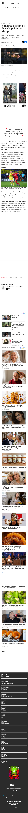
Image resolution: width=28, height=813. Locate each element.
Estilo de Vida (4, 761)
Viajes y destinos (4, 757)
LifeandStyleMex (11, 790)
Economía (3, 697)
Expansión (4, 694)
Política (3, 707)
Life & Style (4, 674)
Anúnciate (14, 806)
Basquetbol (4, 688)
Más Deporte (4, 689)
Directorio (14, 807)
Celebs (2, 750)
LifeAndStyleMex (17, 790)
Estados (3, 713)
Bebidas (3, 756)
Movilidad (3, 722)
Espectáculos (4, 737)
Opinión (3, 714)
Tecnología (3, 700)
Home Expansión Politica (6, 696)
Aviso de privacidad (14, 803)
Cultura (3, 744)
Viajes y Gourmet (4, 681)
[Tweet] (23, 42)
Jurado (2, 762)
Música (2, 680)
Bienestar (3, 760)
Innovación (3, 724)
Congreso (3, 710)
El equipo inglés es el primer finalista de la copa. (13, 188)
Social (2, 720)
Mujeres (3, 703)
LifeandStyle (4, 704)
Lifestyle (3, 690)
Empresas (3, 695)
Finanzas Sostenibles (5, 723)
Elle (2, 747)
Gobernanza (4, 721)
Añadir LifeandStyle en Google (9, 45)
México (2, 709)
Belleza (3, 742)
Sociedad (3, 715)
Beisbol (3, 686)
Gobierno (3, 708)
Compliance (14, 804)
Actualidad (3, 730)
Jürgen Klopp (18, 277)
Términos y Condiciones (14, 801)
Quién (3, 736)
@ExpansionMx (11, 288)
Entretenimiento (17, 7)
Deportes (3, 677)
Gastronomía (4, 755)
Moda (2, 741)
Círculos (3, 740)
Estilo (7, 7)
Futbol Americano (5, 687)
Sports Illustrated (7, 683)
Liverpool (10, 277)
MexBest (3, 754)
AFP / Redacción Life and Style (14, 286)
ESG (2, 702)
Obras (2, 701)
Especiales (3, 734)
